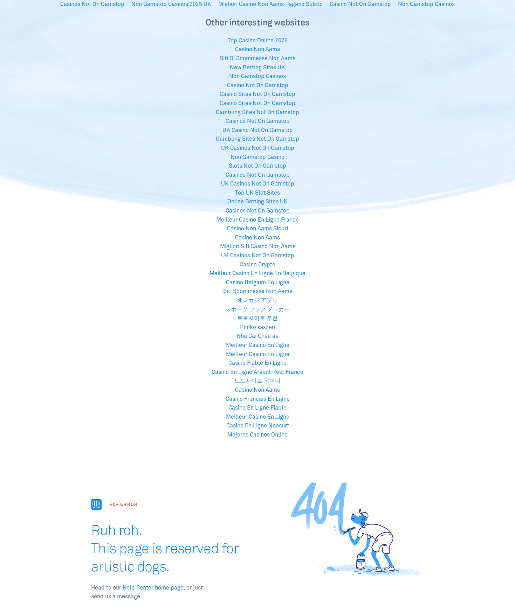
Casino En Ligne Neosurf (257, 425)
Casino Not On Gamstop (257, 85)
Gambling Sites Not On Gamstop (257, 112)
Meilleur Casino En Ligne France (257, 220)
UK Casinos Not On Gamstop (257, 148)
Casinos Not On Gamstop (258, 121)
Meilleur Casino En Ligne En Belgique (257, 273)
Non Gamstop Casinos (257, 76)
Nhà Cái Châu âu (257, 336)
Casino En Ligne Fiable (257, 408)
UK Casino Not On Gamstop (257, 130)
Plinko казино (257, 327)
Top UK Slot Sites (257, 193)
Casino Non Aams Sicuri (257, 228)
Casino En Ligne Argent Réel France (257, 372)
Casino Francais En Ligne (258, 399)
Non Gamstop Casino (257, 157)
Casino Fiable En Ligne (257, 363)
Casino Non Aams (257, 49)
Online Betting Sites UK (257, 201)
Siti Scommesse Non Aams (257, 291)
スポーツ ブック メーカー (257, 309)
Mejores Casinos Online (257, 435)
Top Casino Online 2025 (258, 40)
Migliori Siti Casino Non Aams (257, 246)
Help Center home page (153, 588)
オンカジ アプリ (257, 300)
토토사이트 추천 (257, 318)
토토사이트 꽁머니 (257, 381)
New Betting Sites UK (257, 67)
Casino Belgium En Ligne (257, 282)
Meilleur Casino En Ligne (257, 345)
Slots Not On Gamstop (257, 166)
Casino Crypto (257, 264)
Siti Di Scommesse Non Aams (257, 58)
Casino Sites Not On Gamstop (257, 94)
